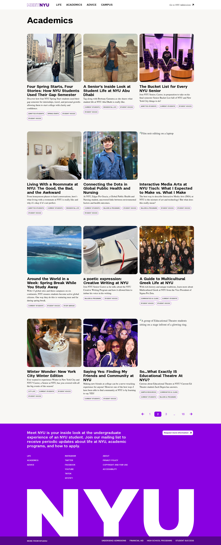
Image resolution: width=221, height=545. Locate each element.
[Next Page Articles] (191, 414)
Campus (107, 4)
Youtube (69, 469)
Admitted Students (36, 114)
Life (59, 4)
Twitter (69, 460)
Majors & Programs (111, 208)
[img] (54, 58)
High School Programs (159, 541)
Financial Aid (137, 541)
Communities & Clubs (149, 298)
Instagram (70, 456)
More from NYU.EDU (37, 541)
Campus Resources (148, 392)
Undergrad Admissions (114, 541)
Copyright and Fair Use (115, 465)
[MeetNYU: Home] (38, 4)
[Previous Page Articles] (142, 414)
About (106, 456)
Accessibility (110, 469)
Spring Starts (53, 114)
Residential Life (109, 107)
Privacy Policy (110, 460)
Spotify (69, 478)
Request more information (176, 433)
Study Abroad (69, 306)
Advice (91, 4)
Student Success (185, 541)
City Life (31, 391)
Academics (74, 4)
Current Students (92, 107)
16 (183, 414)
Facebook (70, 465)
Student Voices (68, 114)
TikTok (68, 473)
